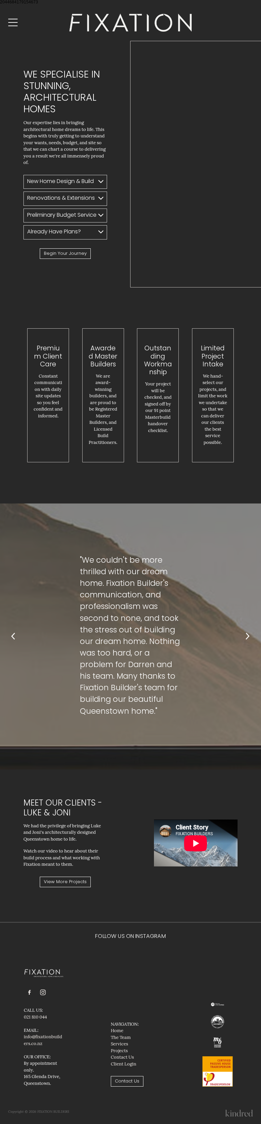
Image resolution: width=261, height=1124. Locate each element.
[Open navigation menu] (38, 22)
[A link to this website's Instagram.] (43, 992)
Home (117, 1030)
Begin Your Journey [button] (65, 253)
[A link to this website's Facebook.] (30, 992)
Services (119, 1044)
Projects (119, 1050)
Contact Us (122, 1057)
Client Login (123, 1064)
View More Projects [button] (65, 882)
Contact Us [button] (127, 1081)
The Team (121, 1037)
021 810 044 (35, 1017)
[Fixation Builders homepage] (130, 22)
